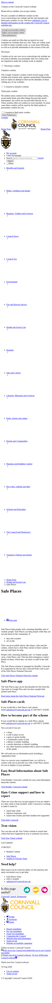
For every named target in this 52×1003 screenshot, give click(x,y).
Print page (13, 620)
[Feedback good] (27, 890)
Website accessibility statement (19, 943)
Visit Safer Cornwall (9, 820)
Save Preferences (9, 115)
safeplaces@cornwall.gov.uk (18, 710)
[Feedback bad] (44, 890)
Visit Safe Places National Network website (19, 675)
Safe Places (11, 856)
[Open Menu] (7, 164)
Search (9, 158)
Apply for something (15, 934)
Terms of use (11, 941)
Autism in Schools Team (16, 858)
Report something (13, 929)
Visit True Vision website (11, 838)
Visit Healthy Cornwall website (14, 787)
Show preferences (9, 36)
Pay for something (14, 931)
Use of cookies (12, 971)
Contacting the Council (16, 936)
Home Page (11, 580)
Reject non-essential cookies (13, 33)
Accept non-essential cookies (13, 30)
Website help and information (18, 938)
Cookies (4, 117)
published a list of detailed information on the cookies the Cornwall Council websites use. (25, 22)
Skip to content (7, 2)
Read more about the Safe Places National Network (22, 696)
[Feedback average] (35, 890)
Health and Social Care (16, 582)
